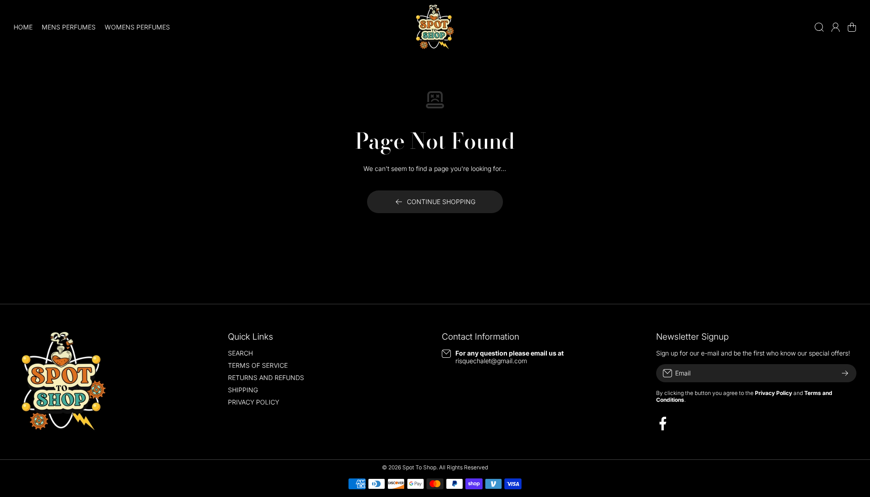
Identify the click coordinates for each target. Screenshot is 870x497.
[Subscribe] (845, 373)
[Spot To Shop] (435, 27)
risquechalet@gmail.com (491, 361)
